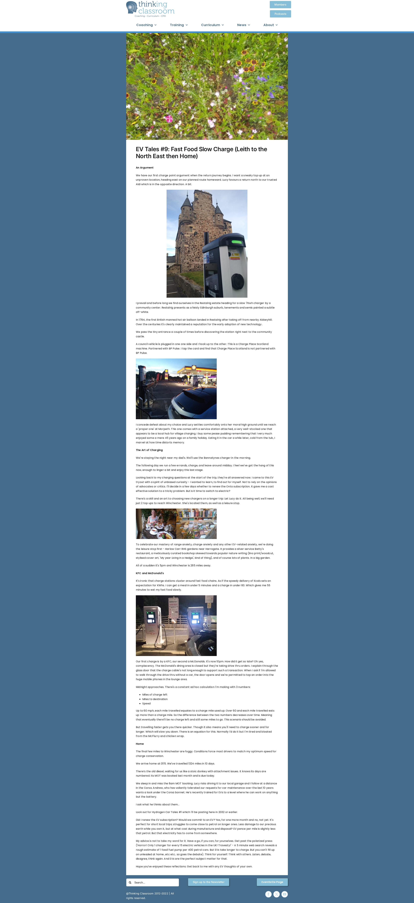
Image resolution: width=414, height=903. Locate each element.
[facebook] (268, 894)
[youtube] (284, 894)
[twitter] (276, 894)
